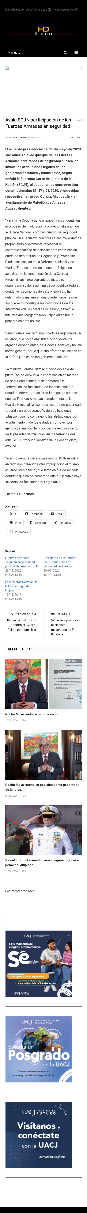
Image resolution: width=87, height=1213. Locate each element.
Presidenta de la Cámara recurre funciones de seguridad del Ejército (60, 562)
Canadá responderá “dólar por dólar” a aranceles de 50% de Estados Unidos (44, 9)
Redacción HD (17, 137)
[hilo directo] (43, 30)
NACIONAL (76, 137)
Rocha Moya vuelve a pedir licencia (31, 714)
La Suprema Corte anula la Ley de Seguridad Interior (21, 586)
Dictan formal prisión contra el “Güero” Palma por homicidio (21, 625)
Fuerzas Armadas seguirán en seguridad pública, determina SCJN (21, 562)
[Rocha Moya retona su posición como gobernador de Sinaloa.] (43, 755)
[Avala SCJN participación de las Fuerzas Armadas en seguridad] (43, 90)
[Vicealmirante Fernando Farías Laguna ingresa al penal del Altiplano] (43, 830)
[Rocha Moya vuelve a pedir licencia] (43, 684)
